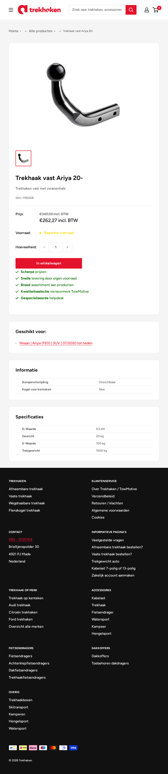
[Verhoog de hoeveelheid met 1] (67, 247)
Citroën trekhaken (23, 612)
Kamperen (17, 714)
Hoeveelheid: (26, 247)
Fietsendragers (20, 656)
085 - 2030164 (20, 539)
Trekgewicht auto (105, 561)
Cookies (98, 517)
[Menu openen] (11, 10)
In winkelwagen (48, 263)
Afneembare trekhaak (26, 489)
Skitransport (18, 707)
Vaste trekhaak (20, 496)
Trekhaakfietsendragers (27, 677)
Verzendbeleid (103, 496)
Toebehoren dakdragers (110, 663)
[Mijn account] (147, 9)
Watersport (100, 619)
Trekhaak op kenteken (26, 598)
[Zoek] (131, 10)
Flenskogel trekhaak (24, 510)
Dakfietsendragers (23, 670)
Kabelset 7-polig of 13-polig (113, 568)
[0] (155, 9)
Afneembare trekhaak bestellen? (117, 547)
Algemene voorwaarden (110, 510)
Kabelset (98, 598)
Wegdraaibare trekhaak (27, 503)
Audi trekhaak (19, 605)
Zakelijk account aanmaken (113, 575)
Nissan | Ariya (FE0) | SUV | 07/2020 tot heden (56, 343)
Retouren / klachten (107, 503)
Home (13, 31)
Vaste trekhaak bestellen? (112, 554)
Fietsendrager (103, 612)
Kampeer (99, 626)
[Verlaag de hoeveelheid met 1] (44, 247)
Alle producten (40, 31)
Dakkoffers (100, 656)
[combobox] (97, 10)
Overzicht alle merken (26, 626)
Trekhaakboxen (20, 700)
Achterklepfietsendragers (29, 663)
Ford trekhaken (21, 619)
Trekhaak (99, 605)
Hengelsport (101, 633)
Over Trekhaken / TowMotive (114, 489)
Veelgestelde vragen (108, 540)
